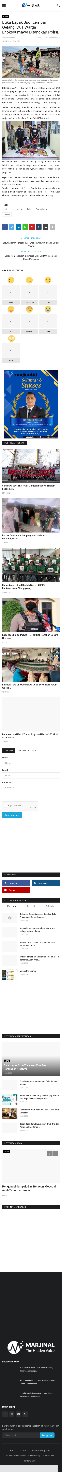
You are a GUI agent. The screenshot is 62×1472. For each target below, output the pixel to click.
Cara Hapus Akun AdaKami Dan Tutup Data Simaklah (39, 1111)
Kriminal (7, 214)
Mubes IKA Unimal (28, 971)
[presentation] (49, 1153)
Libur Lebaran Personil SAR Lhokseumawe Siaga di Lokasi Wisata (31, 244)
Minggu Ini (11, 906)
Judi (5, 209)
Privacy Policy (34, 1455)
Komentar (8, 750)
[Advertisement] (31, 849)
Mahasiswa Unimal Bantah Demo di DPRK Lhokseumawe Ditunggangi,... (23, 587)
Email (5, 770)
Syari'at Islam (41, 209)
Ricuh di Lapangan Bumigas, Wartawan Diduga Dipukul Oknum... (37, 929)
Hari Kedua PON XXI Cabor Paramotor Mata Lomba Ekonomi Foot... (37, 1382)
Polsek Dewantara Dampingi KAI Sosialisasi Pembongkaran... (24, 537)
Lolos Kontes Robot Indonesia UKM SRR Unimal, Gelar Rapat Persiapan (31, 257)
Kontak (23, 1450)
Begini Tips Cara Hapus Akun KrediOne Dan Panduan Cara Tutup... (39, 1125)
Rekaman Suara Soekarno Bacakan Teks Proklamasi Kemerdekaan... (38, 915)
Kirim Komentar (12, 815)
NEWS (5, 16)
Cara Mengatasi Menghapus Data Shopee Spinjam (39, 1082)
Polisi (29, 209)
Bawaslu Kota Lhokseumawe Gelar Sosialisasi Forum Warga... (29, 686)
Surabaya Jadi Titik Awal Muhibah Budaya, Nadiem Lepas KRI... (28, 487)
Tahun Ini (50, 906)
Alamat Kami (48, 1455)
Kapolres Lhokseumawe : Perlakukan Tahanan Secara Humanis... (30, 636)
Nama (5, 757)
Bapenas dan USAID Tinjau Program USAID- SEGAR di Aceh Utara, (30, 736)
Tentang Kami (30, 1460)
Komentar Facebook (26, 750)
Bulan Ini (31, 906)
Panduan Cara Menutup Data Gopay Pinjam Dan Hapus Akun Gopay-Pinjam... (39, 1097)
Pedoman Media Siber (16, 1455)
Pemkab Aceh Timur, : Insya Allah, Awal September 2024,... (37, 944)
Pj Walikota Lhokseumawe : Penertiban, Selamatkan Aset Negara (36, 1395)
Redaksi (13, 1450)
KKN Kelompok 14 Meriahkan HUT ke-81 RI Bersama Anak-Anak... (39, 958)
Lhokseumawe (17, 209)
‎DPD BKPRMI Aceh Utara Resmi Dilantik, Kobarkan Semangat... (36, 1369)
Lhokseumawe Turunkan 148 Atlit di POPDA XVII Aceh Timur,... (30, 1188)
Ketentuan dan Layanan (39, 1450)
